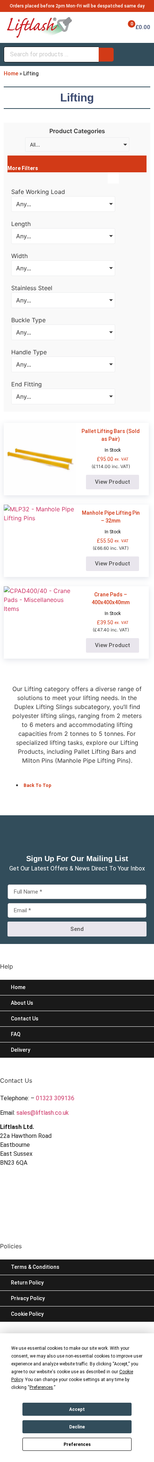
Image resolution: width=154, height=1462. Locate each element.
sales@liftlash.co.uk (42, 1112)
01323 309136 (55, 1098)
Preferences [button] (41, 1387)
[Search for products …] (51, 54)
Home (11, 73)
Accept (77, 1409)
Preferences (77, 1444)
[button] (77, 164)
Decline (77, 1427)
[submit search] (106, 55)
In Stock (113, 450)
